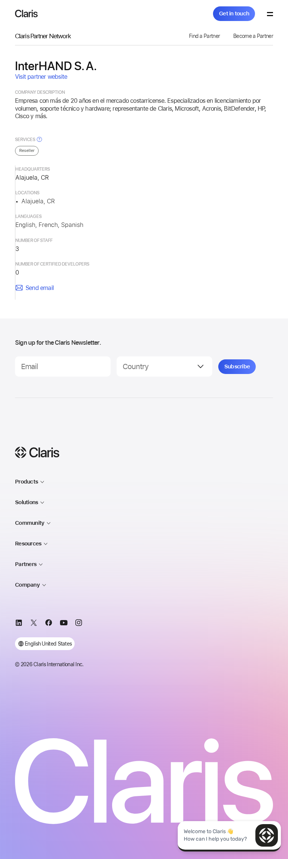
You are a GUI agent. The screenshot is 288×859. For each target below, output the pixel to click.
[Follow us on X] (34, 624)
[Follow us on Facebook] (48, 624)
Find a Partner (204, 36)
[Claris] (26, 13)
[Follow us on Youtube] (64, 624)
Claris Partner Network (43, 36)
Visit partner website (41, 76)
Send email (40, 287)
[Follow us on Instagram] (78, 624)
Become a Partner (253, 36)
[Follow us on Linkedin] (18, 624)
